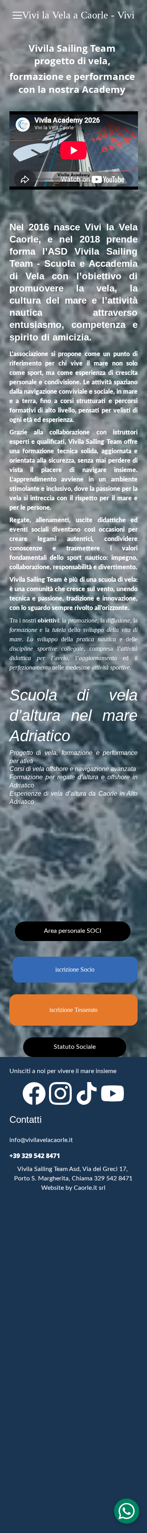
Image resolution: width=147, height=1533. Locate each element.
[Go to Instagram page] (60, 1093)
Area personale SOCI (72, 931)
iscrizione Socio (74, 969)
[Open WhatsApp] (126, 1511)
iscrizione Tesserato (73, 1009)
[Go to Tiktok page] (86, 1093)
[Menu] (17, 15)
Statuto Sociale (75, 1047)
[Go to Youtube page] (112, 1093)
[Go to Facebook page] (34, 1093)
